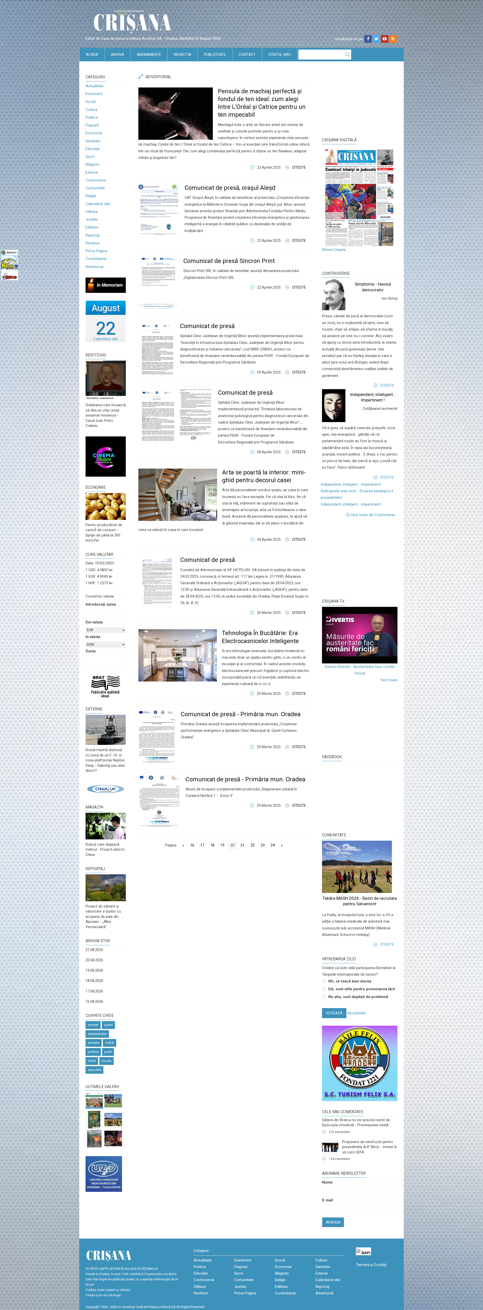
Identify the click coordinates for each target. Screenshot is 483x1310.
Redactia (182, 54)
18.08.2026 (94, 980)
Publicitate (215, 54)
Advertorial (94, 266)
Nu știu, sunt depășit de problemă (358, 997)
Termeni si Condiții (371, 1264)
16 (192, 845)
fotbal (109, 1043)
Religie (91, 196)
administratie (97, 1034)
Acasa (92, 54)
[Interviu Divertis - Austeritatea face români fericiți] (359, 635)
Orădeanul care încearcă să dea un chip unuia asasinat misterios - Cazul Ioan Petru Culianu (106, 415)
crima (92, 1061)
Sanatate (93, 141)
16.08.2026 (94, 1001)
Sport (90, 156)
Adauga (333, 1222)
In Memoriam (110, 285)
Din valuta (94, 622)
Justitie (92, 219)
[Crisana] (133, 22)
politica (93, 1052)
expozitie (94, 1070)
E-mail (327, 1200)
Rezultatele (356, 1013)
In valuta (93, 637)
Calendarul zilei (98, 204)
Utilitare (92, 211)
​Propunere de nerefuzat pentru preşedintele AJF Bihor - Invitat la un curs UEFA (369, 1147)
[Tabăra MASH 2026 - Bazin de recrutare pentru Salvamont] (113, 1119)
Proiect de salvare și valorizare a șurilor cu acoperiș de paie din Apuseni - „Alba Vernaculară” (103, 916)
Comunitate (95, 188)
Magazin (92, 164)
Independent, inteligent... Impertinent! (351, 484)
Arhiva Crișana (334, 249)
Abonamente (149, 54)
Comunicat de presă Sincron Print (229, 260)
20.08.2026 (94, 960)
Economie (94, 133)
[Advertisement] (359, 557)
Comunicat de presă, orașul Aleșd (230, 187)
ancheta (93, 1043)
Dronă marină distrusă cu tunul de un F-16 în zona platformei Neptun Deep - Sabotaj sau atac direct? (105, 760)
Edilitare (92, 227)
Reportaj (92, 235)
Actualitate (94, 86)
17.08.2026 (94, 991)
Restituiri (93, 243)
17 (202, 845)
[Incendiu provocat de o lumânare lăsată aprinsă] (94, 1138)
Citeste (299, 167)
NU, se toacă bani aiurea (349, 981)
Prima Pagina (96, 251)
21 (242, 845)
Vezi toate (388, 680)
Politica (92, 117)
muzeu (106, 1061)
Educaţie (93, 149)
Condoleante (96, 258)
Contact (247, 54)
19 (222, 845)
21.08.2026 (94, 949)
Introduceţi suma (101, 604)
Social (91, 101)
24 (273, 845)
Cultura (91, 109)
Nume (327, 1182)
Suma (91, 651)
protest (93, 1025)
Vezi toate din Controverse (373, 515)
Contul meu (279, 54)
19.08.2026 (94, 970)
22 (253, 845)
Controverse (96, 180)
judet (108, 1052)
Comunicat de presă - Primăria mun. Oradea (241, 714)
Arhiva (117, 54)
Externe (92, 172)
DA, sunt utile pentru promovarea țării (361, 989)
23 (263, 845)
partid (108, 1025)
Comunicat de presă (207, 326)
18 (212, 845)
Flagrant (92, 125)
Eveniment (94, 94)
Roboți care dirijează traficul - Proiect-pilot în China (105, 849)
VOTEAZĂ (334, 1013)
